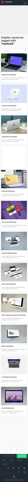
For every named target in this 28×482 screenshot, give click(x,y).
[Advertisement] (14, 20)
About (4, 460)
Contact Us (19, 460)
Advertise (5, 464)
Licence (11, 460)
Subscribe (21, 456)
